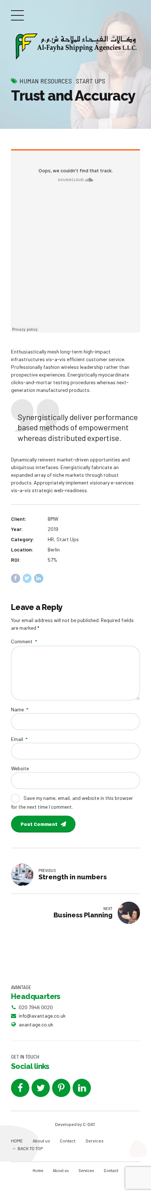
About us (41, 1140)
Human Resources (45, 81)
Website (20, 768)
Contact (68, 1140)
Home (38, 1170)
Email (19, 739)
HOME (17, 1140)
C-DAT (89, 1124)
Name (19, 709)
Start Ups (90, 81)
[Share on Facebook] (15, 578)
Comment (24, 641)
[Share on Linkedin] (38, 578)
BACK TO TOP (30, 1148)
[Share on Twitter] (27, 578)
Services (94, 1140)
